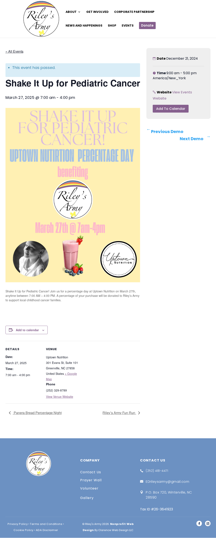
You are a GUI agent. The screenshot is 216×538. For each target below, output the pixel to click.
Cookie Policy (24, 530)
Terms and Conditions (46, 524)
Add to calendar (27, 330)
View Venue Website (59, 396)
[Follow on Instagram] (208, 523)
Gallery (87, 497)
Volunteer (89, 488)
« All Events (14, 51)
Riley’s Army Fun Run (119, 412)
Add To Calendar (170, 108)
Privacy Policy (18, 524)
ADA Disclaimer (47, 530)
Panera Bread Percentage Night (37, 412)
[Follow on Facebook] (199, 523)
